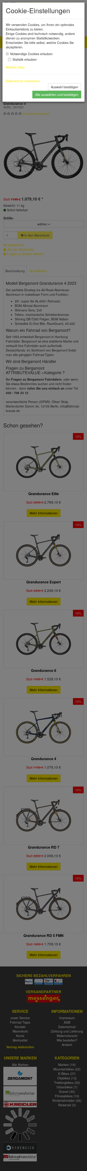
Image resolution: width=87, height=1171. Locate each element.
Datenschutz (14, 81)
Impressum (32, 81)
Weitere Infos (16, 67)
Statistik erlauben (24, 59)
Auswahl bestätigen (64, 87)
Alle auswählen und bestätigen (56, 94)
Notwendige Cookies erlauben (31, 54)
